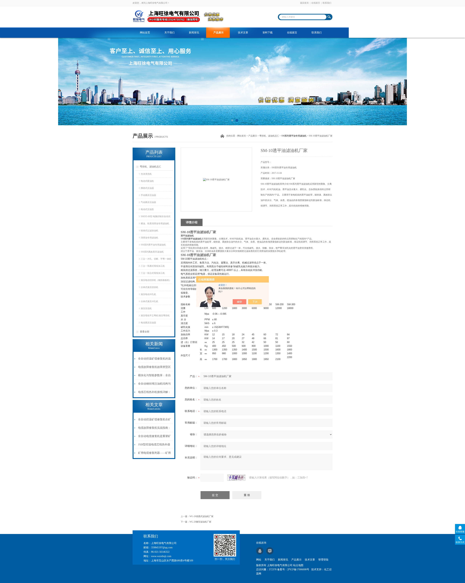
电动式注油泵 (147, 209)
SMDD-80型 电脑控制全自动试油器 (155, 217)
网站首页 (145, 32)
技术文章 (243, 32)
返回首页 (304, 3)
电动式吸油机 (147, 181)
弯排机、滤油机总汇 (269, 136)
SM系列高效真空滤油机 (152, 252)
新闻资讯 (194, 32)
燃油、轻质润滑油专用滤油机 (155, 223)
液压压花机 (146, 308)
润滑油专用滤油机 (149, 237)
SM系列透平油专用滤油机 (153, 244)
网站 (258, 559)
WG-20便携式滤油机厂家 (201, 516)
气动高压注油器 (148, 202)
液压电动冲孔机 (148, 294)
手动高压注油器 (148, 195)
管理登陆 (323, 559)
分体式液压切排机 (149, 287)
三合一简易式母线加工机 (153, 266)
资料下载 (267, 32)
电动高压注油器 (148, 322)
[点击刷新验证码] (236, 478)
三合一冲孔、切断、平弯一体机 (156, 259)
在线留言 (315, 3)
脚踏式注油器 (147, 188)
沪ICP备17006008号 (298, 569)
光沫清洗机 (146, 174)
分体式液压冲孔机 (149, 301)
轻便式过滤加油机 (149, 230)
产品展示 (218, 32)
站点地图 (298, 565)
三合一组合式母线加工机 (153, 273)
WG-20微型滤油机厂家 (200, 522)
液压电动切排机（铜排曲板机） (156, 280)
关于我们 (169, 32)
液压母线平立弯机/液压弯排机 (155, 315)
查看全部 (144, 331)
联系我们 (327, 3)
